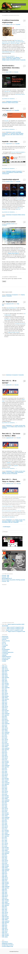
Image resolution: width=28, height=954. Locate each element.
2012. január (4, 828)
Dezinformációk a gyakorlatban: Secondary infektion (11, 68)
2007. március (5, 912)
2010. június (4, 856)
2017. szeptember (5, 732)
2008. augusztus (5, 888)
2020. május (4, 703)
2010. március (5, 860)
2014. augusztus (5, 784)
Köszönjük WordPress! (14, 951)
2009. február (5, 879)
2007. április (4, 911)
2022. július (4, 679)
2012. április (4, 824)
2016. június (4, 752)
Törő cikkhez (19, 197)
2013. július (4, 802)
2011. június (4, 838)
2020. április (4, 705)
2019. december (5, 710)
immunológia (5, 645)
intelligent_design (5, 60)
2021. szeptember (5, 687)
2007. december (5, 899)
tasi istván (17, 60)
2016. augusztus (5, 749)
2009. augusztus (5, 870)
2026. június (4, 666)
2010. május (4, 857)
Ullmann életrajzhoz (20, 199)
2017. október (5, 730)
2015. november (5, 762)
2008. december (5, 882)
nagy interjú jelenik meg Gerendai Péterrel (16, 41)
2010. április (4, 859)
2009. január (4, 880)
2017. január (4, 742)
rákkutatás (4, 655)
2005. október (5, 936)
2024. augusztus (5, 670)
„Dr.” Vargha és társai (9, 302)
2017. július (4, 735)
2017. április (4, 738)
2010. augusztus (5, 853)
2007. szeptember (5, 903)
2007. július (4, 906)
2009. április (4, 876)
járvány (3, 648)
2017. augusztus (5, 733)
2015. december (5, 761)
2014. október (5, 781)
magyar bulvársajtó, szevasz (13, 332)
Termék (4, 281)
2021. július (4, 689)
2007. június (4, 908)
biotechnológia (5, 638)
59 (24, 434)
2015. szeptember (5, 765)
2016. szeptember (5, 748)
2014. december (5, 778)
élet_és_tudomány (15, 57)
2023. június (4, 673)
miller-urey (4, 473)
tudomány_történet (6, 658)
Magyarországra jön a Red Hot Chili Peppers (11, 43)
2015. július (4, 768)
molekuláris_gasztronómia (7, 652)
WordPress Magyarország (7, 946)
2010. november (5, 849)
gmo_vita (4, 643)
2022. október (5, 676)
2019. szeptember (5, 713)
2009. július (4, 872)
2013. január (4, 811)
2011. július (4, 837)
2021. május (4, 690)
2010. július (4, 854)
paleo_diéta (10, 134)
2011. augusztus (5, 836)
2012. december (5, 813)
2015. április (4, 772)
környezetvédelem (6, 649)
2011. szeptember (5, 834)
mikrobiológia (5, 650)
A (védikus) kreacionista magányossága (10, 21)
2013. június (4, 804)
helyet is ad (18, 209)
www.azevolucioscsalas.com (7, 506)
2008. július (4, 889)
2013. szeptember (5, 800)
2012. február (5, 827)
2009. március (5, 877)
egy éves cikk (7, 91)
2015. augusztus (5, 766)
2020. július (4, 700)
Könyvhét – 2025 (5, 577)
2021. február (5, 694)
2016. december (5, 743)
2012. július (4, 820)
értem (11, 58)
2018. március (5, 728)
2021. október (5, 686)
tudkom (14, 134)
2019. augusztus (5, 715)
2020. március (5, 706)
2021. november (5, 684)
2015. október (5, 764)
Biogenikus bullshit (8, 222)
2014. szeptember (5, 782)
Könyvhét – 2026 (5, 575)
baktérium (13, 133)
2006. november (5, 918)
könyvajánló (21, 133)
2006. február (5, 931)
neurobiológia (18, 132)
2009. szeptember (5, 869)
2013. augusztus (5, 801)
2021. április (4, 692)
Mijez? (9, 11)
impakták (14, 171)
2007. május (4, 909)
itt (19, 248)
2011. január (4, 846)
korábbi (9, 465)
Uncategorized (15, 101)
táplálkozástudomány (6, 656)
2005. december (5, 934)
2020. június (4, 702)
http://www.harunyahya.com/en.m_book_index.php (11, 510)
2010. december (5, 847)
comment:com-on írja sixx (20, 323)
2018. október (5, 722)
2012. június (4, 821)
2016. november (5, 745)
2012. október (5, 815)
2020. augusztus (5, 699)
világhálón (8, 462)
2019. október (5, 712)
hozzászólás (22, 60)
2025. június (4, 667)
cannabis (4, 172)
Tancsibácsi (4, 225)
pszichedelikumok (9, 172)
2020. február (5, 707)
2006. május (4, 926)
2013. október (5, 798)
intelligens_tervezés (16, 58)
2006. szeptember (5, 921)
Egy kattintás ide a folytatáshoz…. (9, 56)
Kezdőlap (4, 11)
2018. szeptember (5, 723)
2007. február (5, 913)
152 (24, 381)
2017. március (5, 739)
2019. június (4, 717)
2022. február (5, 681)
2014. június (4, 787)
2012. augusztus (5, 818)
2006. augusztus (5, 922)
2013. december (5, 795)
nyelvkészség (4, 134)
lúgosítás (4, 296)
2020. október (5, 697)
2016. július (4, 751)
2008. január (4, 898)
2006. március (5, 929)
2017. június (4, 736)
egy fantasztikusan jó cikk (12, 307)
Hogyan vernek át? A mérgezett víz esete (15, 627)
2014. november (5, 779)
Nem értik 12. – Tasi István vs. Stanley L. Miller (11, 434)
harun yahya (4, 521)
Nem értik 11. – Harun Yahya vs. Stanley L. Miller (11, 480)
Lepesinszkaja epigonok (10, 179)
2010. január (4, 863)
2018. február (5, 729)
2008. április (4, 893)
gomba (16, 133)
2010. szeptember (5, 852)
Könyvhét (6, 120)
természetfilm (16, 172)
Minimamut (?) (7, 578)
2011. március (5, 843)
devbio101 (4, 639)
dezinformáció (5, 102)
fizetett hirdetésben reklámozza (8, 51)
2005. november (5, 935)
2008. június (4, 890)
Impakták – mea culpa (9, 141)
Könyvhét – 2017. (8, 108)
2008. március (5, 895)
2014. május (4, 788)
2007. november (5, 900)
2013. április (4, 807)
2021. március (5, 693)
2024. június (4, 671)
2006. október (5, 919)
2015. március (5, 774)
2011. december (5, 830)
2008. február (5, 896)
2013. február (5, 810)
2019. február (5, 719)
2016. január (4, 759)
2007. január (4, 915)
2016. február (5, 758)
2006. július (4, 924)
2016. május (4, 753)
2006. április (4, 928)
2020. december (5, 696)
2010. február (5, 862)
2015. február (5, 775)
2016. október (5, 746)
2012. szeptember (5, 817)
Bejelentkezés (5, 941)
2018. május (4, 726)
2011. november (5, 831)
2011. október (5, 833)
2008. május (4, 892)
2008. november (5, 883)
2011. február (5, 844)
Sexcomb (16, 72)
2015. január (4, 777)
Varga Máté (18, 24)
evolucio (13, 132)
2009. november (5, 866)
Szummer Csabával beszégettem (17, 152)
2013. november (5, 797)
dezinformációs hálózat (20, 94)
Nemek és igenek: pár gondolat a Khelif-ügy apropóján (13, 579)
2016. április (4, 755)
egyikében (16, 465)
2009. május (4, 875)
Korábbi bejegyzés (6, 526)
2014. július (4, 785)
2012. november (5, 814)
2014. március (5, 791)
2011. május (4, 840)
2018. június (4, 725)
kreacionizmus (12, 60)
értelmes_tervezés (5, 58)
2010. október (5, 850)
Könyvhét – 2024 (5, 581)
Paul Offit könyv (7, 319)
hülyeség (23, 294)
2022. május (4, 680)
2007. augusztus (5, 905)
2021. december (5, 683)
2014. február (5, 792)
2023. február (5, 674)
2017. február (5, 741)
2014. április (4, 789)
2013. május (4, 805)
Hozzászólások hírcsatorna (7, 944)
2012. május (4, 823)
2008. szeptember (5, 886)
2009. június (4, 873)
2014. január (4, 794)
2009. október (5, 867)
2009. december (5, 864)
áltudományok (9, 57)
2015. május (4, 771)
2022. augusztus (5, 677)
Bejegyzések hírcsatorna (7, 943)
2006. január (4, 932)
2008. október (5, 885)
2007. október (5, 902)
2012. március (5, 826)
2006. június (4, 925)
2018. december (5, 720)
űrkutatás (4, 661)
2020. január (4, 709)
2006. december (5, 916)
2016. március (5, 756)
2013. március (5, 808)
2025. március (5, 668)
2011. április (4, 841)
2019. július (4, 716)
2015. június (4, 769)
